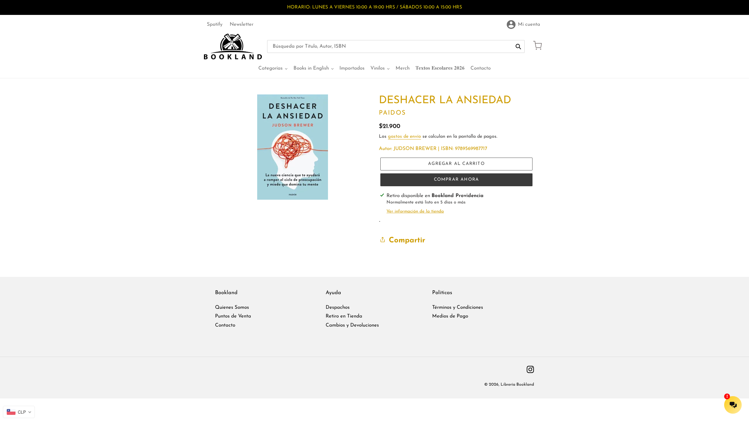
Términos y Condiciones (457, 307)
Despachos (338, 307)
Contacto (225, 325)
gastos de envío (404, 136)
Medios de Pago (450, 316)
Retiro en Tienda (344, 316)
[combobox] (396, 46)
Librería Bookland (517, 384)
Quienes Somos (232, 307)
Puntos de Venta (233, 316)
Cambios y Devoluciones (352, 325)
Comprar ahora (456, 179)
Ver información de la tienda (415, 211)
